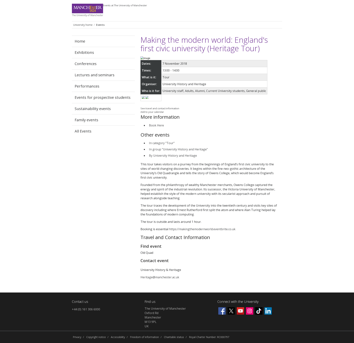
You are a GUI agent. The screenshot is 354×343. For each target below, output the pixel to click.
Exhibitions (84, 52)
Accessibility (118, 337)
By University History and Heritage (173, 156)
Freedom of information (144, 337)
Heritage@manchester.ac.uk (159, 277)
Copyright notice (96, 337)
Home (80, 41)
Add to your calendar (152, 112)
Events (125, 5)
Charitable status (174, 337)
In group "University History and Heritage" (178, 149)
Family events (86, 119)
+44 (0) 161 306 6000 (86, 309)
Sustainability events (93, 108)
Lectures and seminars (94, 74)
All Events (83, 131)
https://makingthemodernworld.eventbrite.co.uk (202, 229)
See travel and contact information (159, 108)
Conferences (86, 63)
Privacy (77, 337)
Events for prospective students (103, 97)
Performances (87, 86)
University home (83, 25)
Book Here (156, 125)
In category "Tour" (162, 143)
